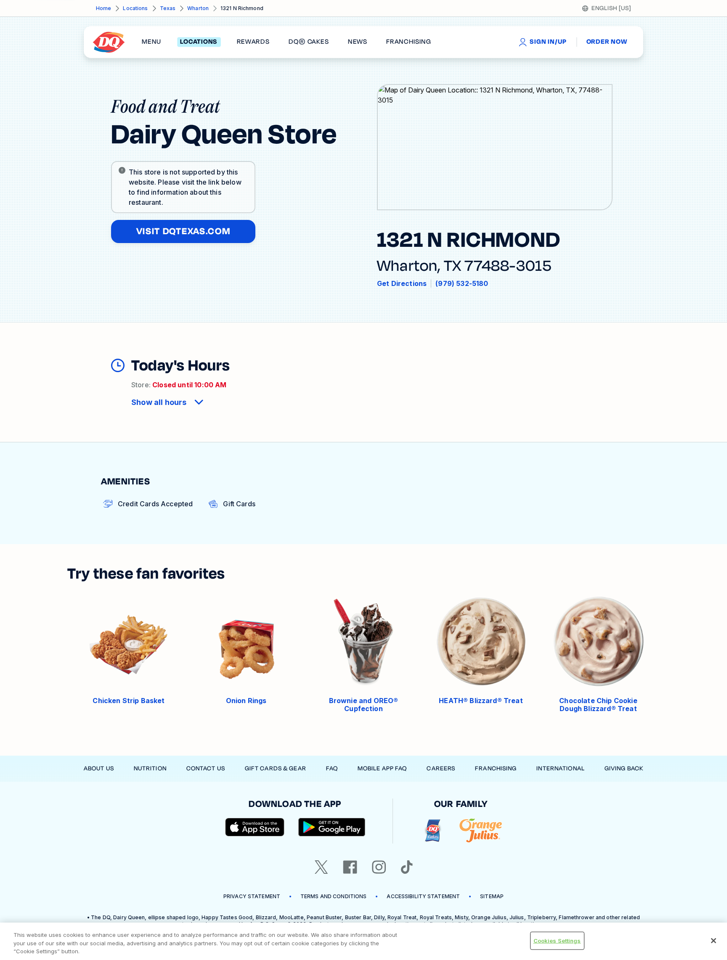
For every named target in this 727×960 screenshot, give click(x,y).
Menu (151, 42)
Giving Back (624, 768)
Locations (135, 8)
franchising (408, 42)
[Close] (713, 940)
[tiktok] (407, 867)
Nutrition (150, 768)
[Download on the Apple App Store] (255, 827)
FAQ (332, 768)
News (357, 42)
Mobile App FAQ (382, 768)
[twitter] (321, 867)
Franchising (496, 768)
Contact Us (205, 768)
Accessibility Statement (423, 896)
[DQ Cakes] (433, 831)
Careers (441, 768)
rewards (253, 42)
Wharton (198, 8)
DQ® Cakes (309, 42)
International (560, 768)
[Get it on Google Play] (332, 827)
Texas (168, 8)
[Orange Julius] (480, 831)
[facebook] (350, 867)
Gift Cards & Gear (275, 768)
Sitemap (492, 896)
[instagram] (379, 867)
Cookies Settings (557, 940)
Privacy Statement (251, 896)
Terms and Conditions (333, 896)
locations (199, 42)
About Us (99, 768)
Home (103, 8)
